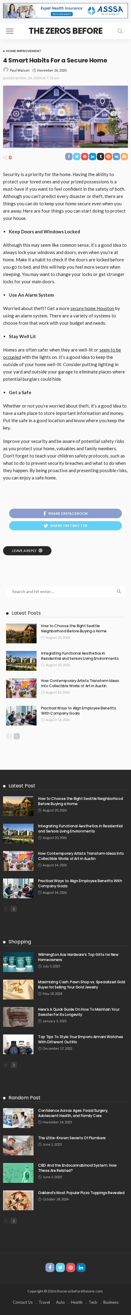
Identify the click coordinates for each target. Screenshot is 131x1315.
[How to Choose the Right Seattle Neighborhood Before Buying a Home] (21, 633)
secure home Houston (92, 308)
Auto (60, 1302)
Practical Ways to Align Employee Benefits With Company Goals (78, 710)
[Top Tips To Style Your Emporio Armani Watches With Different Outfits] (18, 1044)
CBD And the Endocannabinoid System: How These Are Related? (77, 1168)
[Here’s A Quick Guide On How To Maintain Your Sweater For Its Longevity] (18, 1017)
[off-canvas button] (9, 31)
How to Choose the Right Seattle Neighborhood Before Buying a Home (74, 628)
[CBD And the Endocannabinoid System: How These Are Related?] (18, 1173)
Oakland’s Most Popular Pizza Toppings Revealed (81, 1192)
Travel (44, 1302)
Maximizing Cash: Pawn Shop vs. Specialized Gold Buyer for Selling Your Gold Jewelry (81, 984)
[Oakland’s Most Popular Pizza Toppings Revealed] (18, 1200)
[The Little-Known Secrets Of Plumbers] (18, 1145)
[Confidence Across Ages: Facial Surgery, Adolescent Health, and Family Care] (18, 1118)
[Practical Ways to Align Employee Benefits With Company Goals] (21, 716)
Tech (93, 1302)
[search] (120, 31)
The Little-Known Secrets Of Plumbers (72, 1137)
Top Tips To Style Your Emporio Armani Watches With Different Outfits (80, 1039)
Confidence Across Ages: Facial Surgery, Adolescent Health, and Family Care (73, 1113)
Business (111, 1302)
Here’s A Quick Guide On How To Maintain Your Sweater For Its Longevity (78, 1012)
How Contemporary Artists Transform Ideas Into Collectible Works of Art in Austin (80, 683)
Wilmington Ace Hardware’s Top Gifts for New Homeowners (78, 957)
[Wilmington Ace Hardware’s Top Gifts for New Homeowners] (18, 962)
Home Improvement (23, 50)
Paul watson (20, 70)
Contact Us (23, 1302)
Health (77, 1302)
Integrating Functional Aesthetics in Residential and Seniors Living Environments (80, 656)
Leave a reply (24, 550)
